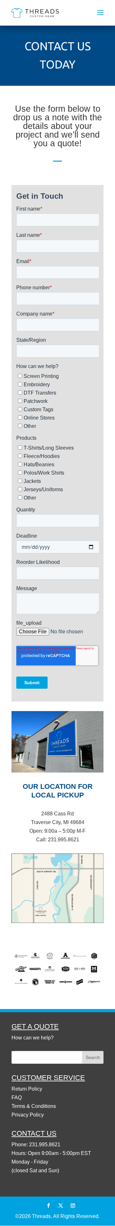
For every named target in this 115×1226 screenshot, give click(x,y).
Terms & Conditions (34, 1106)
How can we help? (33, 1037)
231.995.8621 (63, 839)
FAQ (17, 1097)
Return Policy (27, 1089)
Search (93, 1057)
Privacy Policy (28, 1115)
